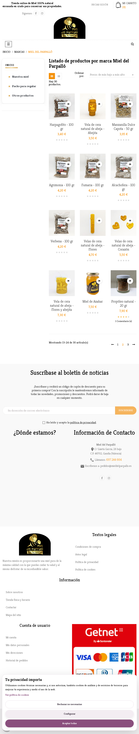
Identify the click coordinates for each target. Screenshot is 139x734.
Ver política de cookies (17, 694)
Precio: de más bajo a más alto (112, 75)
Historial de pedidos (17, 660)
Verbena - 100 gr (62, 241)
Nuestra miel (20, 76)
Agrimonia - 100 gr (61, 185)
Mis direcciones (14, 653)
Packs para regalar (24, 86)
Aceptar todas (69, 723)
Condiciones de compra (88, 547)
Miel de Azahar (93, 302)
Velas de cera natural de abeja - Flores (92, 245)
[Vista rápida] (68, 104)
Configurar (69, 713)
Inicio (9, 65)
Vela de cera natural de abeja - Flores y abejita (62, 306)
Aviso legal (81, 554)
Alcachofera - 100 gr (123, 187)
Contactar (11, 607)
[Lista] (59, 76)
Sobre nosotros (14, 592)
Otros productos (23, 95)
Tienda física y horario (18, 600)
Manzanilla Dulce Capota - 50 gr (123, 127)
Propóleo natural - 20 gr (123, 304)
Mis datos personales (17, 645)
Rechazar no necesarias (69, 704)
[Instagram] (42, 13)
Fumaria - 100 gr (93, 185)
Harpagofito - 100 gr (62, 127)
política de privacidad (83, 422)
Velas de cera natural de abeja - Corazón (123, 245)
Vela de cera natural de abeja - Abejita (92, 129)
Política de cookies (85, 569)
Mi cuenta (11, 637)
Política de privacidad (86, 562)
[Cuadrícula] (52, 76)
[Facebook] (36, 13)
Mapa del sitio (13, 615)
